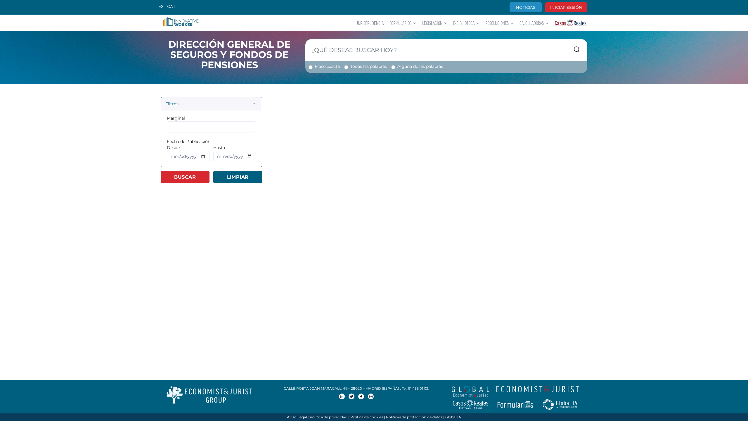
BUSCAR (185, 177)
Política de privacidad (328, 417)
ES (161, 6)
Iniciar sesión (566, 7)
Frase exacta (327, 66)
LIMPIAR (238, 177)
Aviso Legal (297, 417)
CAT (171, 6)
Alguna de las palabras (420, 66)
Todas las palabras (368, 66)
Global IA (453, 417)
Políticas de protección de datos (414, 417)
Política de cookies (366, 417)
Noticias (525, 7)
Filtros (172, 103)
